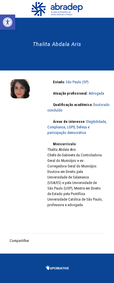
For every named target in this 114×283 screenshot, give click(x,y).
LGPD (71, 127)
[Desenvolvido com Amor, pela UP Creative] (57, 268)
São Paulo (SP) (77, 82)
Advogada (96, 93)
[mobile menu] (106, 9)
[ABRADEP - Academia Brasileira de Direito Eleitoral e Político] (57, 8)
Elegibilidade (96, 121)
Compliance (56, 127)
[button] (7, 22)
